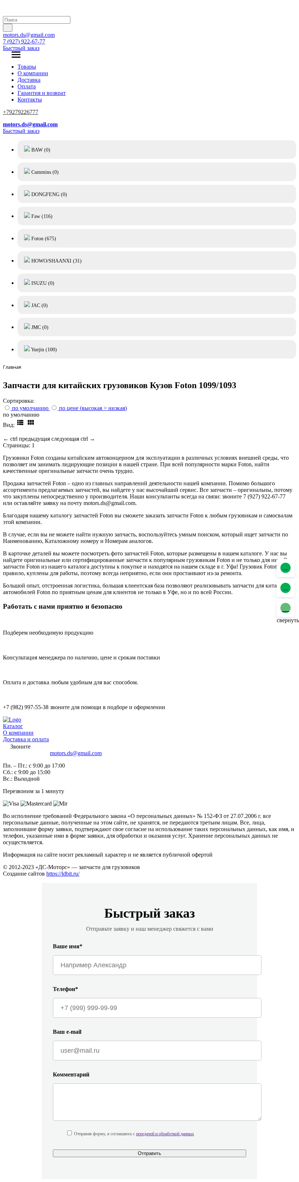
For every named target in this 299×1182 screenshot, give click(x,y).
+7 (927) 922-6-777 (25, 753)
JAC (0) (39, 305)
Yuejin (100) (43, 349)
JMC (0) (39, 327)
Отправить (149, 1153)
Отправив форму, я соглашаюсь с (134, 1133)
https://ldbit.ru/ (62, 874)
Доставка (29, 80)
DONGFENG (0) (48, 194)
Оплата (27, 86)
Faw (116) (41, 216)
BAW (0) (40, 150)
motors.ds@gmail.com (29, 35)
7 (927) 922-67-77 (24, 41)
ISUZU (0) (42, 283)
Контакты (30, 99)
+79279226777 (20, 112)
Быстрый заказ (21, 48)
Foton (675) (43, 238)
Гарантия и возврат (42, 93)
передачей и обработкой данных (165, 1133)
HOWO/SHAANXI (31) (56, 261)
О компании (33, 73)
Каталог (13, 726)
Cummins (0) (44, 172)
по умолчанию (30, 408)
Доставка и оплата (26, 739)
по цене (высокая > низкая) (93, 408)
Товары (27, 67)
